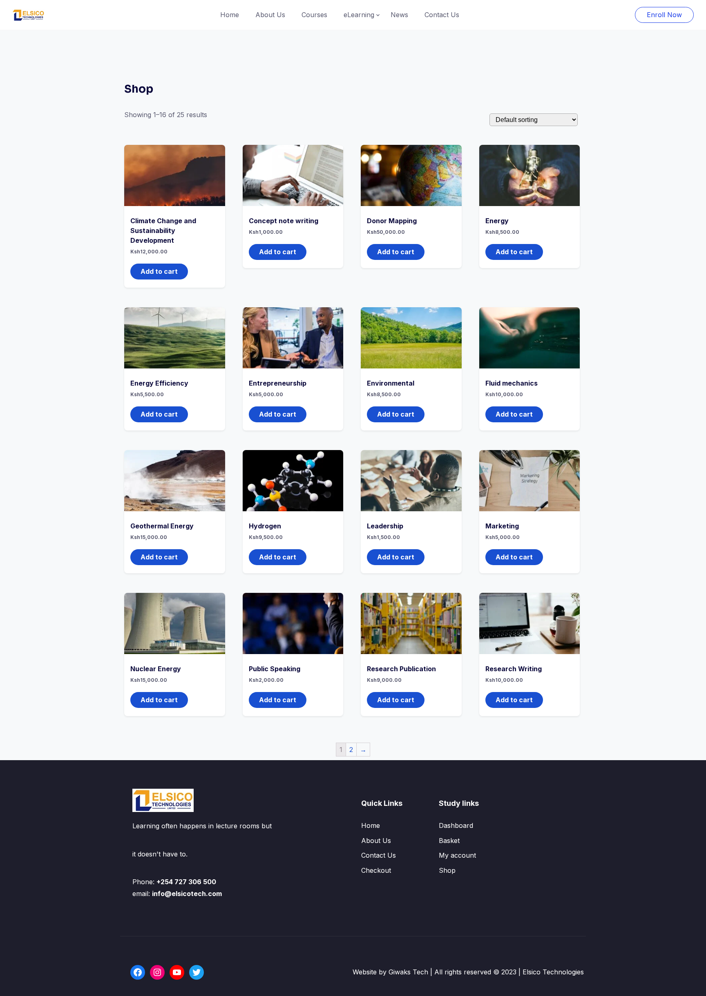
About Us (270, 15)
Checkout (376, 870)
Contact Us (441, 15)
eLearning (359, 15)
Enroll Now (664, 15)
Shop (447, 870)
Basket (449, 840)
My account (457, 855)
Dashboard (456, 825)
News (399, 15)
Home (229, 15)
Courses (314, 15)
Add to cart (159, 271)
